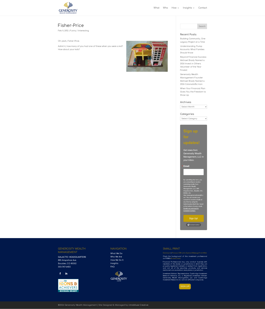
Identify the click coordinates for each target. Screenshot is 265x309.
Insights (187, 8)
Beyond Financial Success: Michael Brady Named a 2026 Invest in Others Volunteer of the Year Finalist (193, 63)
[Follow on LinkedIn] (66, 273)
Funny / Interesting (79, 31)
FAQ (112, 267)
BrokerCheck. (176, 258)
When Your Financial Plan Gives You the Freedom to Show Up (193, 91)
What (156, 8)
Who (165, 8)
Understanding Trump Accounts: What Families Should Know (192, 49)
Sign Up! (193, 218)
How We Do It (117, 260)
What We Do (116, 253)
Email (186, 166)
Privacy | (175, 253)
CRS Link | (182, 253)
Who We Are (116, 257)
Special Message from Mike (196, 253)
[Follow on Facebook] (60, 273)
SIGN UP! (185, 286)
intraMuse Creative (138, 305)
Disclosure (167, 253)
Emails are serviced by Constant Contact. (191, 209)
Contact (202, 8)
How (174, 8)
